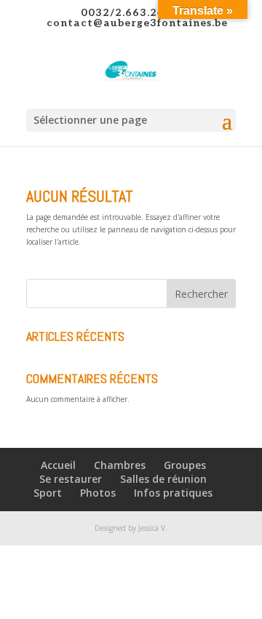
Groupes (185, 465)
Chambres (120, 465)
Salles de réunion (163, 479)
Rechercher (201, 294)
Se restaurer (70, 479)
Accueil (58, 465)
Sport (47, 493)
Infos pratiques (173, 493)
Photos (98, 493)
